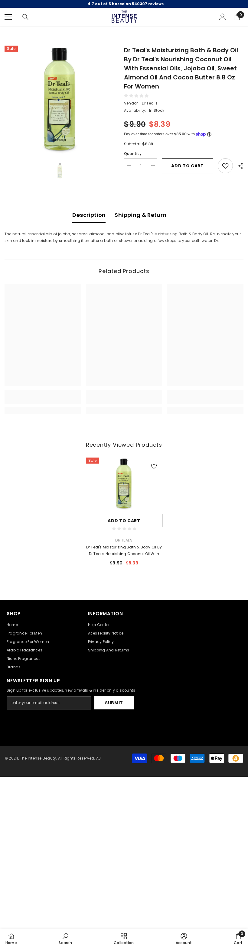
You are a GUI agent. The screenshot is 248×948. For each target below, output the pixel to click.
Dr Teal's (150, 103)
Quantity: (133, 153)
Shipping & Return (140, 215)
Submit (114, 703)
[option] (60, 101)
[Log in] (222, 17)
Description (89, 215)
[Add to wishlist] (225, 165)
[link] (43, 400)
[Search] (25, 17)
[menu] (8, 17)
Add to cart (187, 166)
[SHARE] (238, 166)
